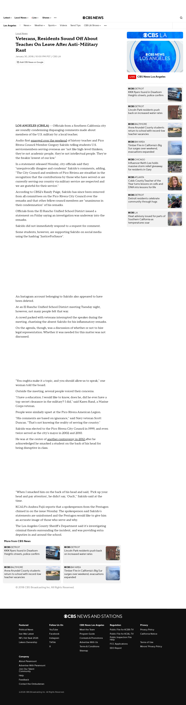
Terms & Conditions (89, 646)
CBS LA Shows (92, 25)
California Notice (148, 634)
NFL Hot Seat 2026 (28, 638)
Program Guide (87, 634)
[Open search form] (181, 17)
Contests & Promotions (91, 638)
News (27, 25)
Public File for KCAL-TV (122, 634)
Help (21, 675)
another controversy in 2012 (66, 439)
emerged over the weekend (49, 140)
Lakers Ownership (28, 642)
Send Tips (75, 25)
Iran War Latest (26, 634)
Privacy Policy (147, 629)
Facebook (54, 634)
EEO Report (116, 648)
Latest (6, 18)
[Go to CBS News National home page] (93, 17)
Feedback (24, 680)
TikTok (52, 642)
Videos (63, 25)
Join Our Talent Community (26, 670)
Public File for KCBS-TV (122, 629)
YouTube (53, 629)
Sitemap (84, 651)
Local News (21, 18)
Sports (51, 25)
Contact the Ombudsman (31, 684)
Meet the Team (87, 629)
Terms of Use (146, 642)
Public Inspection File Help (121, 638)
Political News (26, 629)
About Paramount (28, 661)
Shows (46, 18)
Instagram (54, 638)
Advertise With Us (89, 642)
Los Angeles (9, 25)
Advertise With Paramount (32, 665)
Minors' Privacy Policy (151, 646)
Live (34, 17)
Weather (39, 25)
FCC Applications (119, 644)
